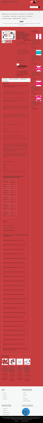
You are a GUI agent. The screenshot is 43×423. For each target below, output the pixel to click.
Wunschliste (5, 398)
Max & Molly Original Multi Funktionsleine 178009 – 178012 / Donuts (13, 289)
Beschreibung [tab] (5, 79)
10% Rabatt (14, 23)
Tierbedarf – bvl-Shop (9, 2)
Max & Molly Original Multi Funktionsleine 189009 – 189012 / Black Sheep (14, 312)
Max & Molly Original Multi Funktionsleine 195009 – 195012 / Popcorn (13, 339)
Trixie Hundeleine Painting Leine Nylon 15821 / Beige (20, 368)
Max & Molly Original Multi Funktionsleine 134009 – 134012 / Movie (13, 262)
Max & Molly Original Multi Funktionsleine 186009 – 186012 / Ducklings (14, 303)
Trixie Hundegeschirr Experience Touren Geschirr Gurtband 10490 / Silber (12, 369)
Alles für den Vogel (6, 16)
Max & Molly (21, 75)
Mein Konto (5, 394)
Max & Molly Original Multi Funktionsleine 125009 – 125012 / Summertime (14, 258)
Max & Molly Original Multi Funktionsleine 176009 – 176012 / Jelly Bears (14, 280)
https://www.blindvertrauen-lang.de (8, 230)
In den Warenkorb (22, 66)
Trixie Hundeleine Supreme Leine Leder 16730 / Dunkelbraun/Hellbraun (6, 368)
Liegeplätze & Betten (21, 16)
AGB (24, 396)
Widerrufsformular (6, 414)
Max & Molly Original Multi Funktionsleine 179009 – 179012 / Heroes (13, 294)
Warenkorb (5, 396)
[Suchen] (39, 7)
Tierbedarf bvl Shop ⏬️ (6, 14)
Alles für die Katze (22, 14)
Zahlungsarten (5, 408)
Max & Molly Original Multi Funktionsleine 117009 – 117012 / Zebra (13, 240)
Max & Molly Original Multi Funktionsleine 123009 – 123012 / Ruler (13, 253)
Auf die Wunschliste (20, 68)
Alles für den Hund (13, 14)
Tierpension (24, 18)
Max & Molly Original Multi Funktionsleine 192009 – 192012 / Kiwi (13, 326)
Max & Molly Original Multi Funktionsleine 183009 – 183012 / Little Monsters (14, 298)
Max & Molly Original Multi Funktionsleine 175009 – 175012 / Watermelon (14, 276)
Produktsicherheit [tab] (23, 79)
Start (3, 23)
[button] (14, 32)
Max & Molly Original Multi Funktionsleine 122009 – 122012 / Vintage (13, 249)
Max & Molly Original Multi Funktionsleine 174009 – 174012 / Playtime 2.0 (14, 271)
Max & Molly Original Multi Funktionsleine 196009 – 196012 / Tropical (13, 344)
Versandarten (5, 221)
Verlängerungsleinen (23, 71)
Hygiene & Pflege (14, 16)
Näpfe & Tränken (29, 16)
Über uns (24, 392)
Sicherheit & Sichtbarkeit (7, 18)
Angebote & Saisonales (17, 18)
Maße (18, 60)
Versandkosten (23, 42)
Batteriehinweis (25, 398)
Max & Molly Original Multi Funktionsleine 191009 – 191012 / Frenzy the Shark (15, 321)
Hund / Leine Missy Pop (24, 73)
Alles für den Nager (30, 14)
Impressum (25, 394)
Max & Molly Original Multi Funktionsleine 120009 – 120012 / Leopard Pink (14, 244)
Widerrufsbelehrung (6, 412)
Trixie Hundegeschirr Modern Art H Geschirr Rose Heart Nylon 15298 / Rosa (27, 369)
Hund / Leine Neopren (20, 74)
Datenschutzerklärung (26, 400)
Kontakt (4, 392)
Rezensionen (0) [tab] (5, 81)
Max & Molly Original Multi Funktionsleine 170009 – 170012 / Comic (13, 267)
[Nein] (41, 419)
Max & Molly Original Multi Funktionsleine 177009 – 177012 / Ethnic (13, 285)
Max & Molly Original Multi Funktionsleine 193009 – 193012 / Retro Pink (14, 330)
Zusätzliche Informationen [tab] (13, 79)
